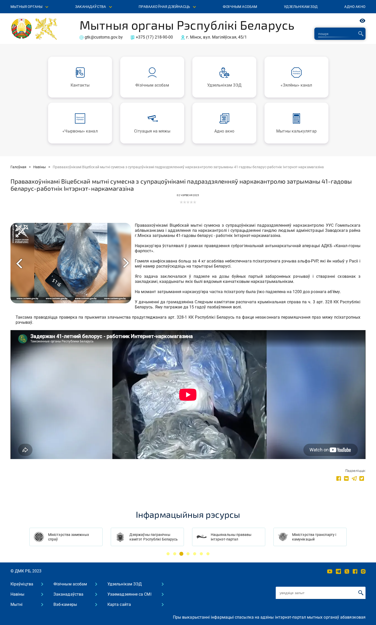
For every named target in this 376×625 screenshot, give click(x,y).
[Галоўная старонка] (21, 28)
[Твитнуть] (362, 478)
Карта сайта (119, 604)
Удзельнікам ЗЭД (301, 7)
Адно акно (355, 7)
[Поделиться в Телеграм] (354, 478)
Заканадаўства (68, 594)
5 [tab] (194, 553)
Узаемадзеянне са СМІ (129, 594)
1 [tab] (168, 553)
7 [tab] (207, 553)
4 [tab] (188, 553)
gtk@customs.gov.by (104, 37)
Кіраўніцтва (21, 584)
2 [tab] (174, 553)
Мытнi (16, 604)
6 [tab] (201, 553)
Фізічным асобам (240, 7)
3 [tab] (181, 554)
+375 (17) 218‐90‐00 (154, 37)
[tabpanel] (66, 537)
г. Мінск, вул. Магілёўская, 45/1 (216, 37)
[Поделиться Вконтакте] (346, 478)
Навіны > (41, 167)
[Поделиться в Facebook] (338, 478)
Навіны (17, 594)
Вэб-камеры (65, 604)
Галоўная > (20, 167)
